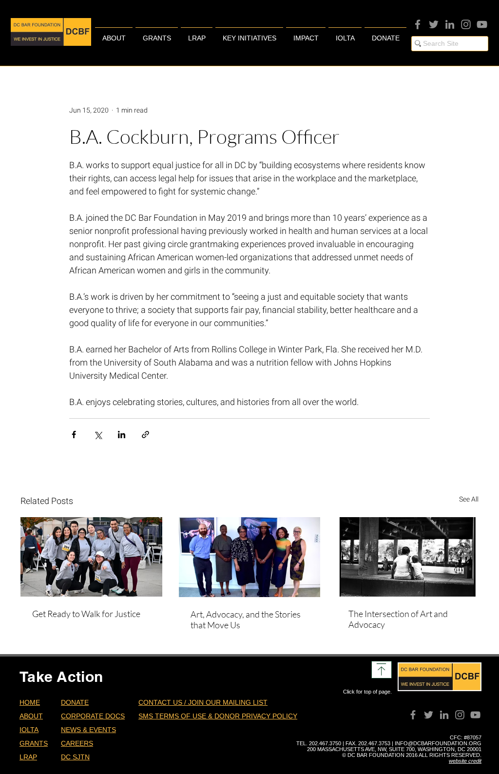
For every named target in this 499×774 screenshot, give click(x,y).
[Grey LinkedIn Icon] (449, 24)
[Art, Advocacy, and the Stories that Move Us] (250, 557)
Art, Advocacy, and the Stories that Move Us (246, 619)
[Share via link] (145, 434)
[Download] (381, 669)
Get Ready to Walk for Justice (86, 613)
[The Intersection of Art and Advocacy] (408, 557)
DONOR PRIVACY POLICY (255, 716)
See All (469, 499)
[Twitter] (433, 24)
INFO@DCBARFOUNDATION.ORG (438, 743)
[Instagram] (466, 24)
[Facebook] (417, 24)
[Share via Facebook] (73, 434)
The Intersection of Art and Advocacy (398, 619)
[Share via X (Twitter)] (97, 434)
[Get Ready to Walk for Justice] (91, 557)
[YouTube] (482, 24)
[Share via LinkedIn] (121, 434)
